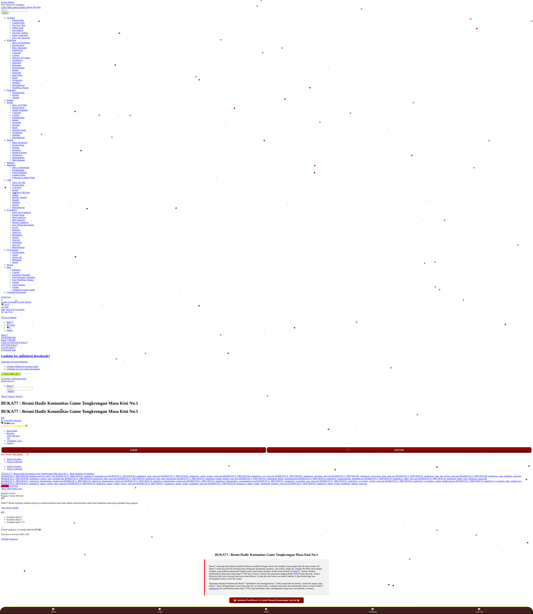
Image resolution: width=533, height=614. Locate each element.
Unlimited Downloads (16, 292)
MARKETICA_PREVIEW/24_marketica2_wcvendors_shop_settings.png (488, 481)
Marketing (11, 165)
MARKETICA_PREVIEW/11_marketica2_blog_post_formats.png (147, 478)
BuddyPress (17, 50)
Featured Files (18, 23)
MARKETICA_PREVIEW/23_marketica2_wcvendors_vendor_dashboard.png (420, 481)
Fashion (15, 147)
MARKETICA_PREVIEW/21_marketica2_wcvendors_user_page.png (288, 481)
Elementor (16, 65)
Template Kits (18, 92)
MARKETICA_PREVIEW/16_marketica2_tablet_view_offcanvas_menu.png (452, 478)
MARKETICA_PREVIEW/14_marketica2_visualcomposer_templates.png (331, 478)
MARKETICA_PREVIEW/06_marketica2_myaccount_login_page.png (364, 476)
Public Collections (20, 35)
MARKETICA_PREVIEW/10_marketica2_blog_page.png (91, 478)
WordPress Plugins (20, 88)
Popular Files (18, 20)
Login (160, 612)
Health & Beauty (19, 152)
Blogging (16, 270)
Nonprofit (16, 73)
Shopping (16, 150)
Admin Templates (20, 110)
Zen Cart (16, 245)
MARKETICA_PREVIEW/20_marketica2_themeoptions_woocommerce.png (221, 481)
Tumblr (15, 287)
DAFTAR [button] (13, 486)
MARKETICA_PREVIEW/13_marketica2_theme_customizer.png (268, 478)
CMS (9, 180)
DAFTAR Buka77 (9, 345)
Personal (16, 125)
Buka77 (4, 335)
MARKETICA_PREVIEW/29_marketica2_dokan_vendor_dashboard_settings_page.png (327, 483)
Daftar (266, 612)
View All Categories (21, 38)
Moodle (15, 200)
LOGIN (134, 450)
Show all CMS (18, 182)
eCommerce (17, 60)
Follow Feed (17, 28)
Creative (16, 55)
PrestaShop (17, 235)
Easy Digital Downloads (23, 225)
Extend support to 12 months (21, 529)
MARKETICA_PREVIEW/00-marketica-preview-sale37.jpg (28, 476)
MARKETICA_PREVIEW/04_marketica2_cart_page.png (249, 476)
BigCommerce (18, 220)
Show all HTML (19, 105)
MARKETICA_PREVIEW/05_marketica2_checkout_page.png (303, 476)
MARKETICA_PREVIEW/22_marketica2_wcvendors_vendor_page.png (352, 481)
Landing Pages (18, 175)
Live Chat (479, 612)
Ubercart (16, 240)
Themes (15, 97)
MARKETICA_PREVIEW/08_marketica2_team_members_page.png (490, 476)
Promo (53, 612)
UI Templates (12, 250)
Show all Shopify (19, 142)
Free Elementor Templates (23, 277)
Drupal (15, 190)
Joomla (15, 195)
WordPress (11, 40)
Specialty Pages (19, 130)
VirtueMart (17, 242)
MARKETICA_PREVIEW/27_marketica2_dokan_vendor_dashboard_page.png (172, 483)
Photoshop (17, 260)
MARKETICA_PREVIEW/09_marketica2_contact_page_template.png (33, 478)
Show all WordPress (21, 43)
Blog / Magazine (19, 48)
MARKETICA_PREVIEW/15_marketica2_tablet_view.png (391, 478)
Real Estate (17, 75)
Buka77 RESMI (8, 340)
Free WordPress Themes (23, 280)
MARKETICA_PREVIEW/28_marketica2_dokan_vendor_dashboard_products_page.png (248, 483)
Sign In (28, 302)
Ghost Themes (18, 285)
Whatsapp (373, 612)
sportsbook (214, 588)
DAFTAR (399, 450)
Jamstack (11, 162)
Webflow (16, 202)
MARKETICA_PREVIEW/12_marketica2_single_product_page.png (208, 478)
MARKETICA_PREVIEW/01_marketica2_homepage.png (82, 476)
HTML (10, 102)
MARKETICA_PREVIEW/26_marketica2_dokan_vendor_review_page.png (102, 483)
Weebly (15, 205)
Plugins (15, 95)
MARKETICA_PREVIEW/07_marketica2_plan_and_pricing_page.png (428, 476)
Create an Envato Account (13, 302)
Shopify (10, 140)
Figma (15, 255)
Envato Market (7, 2)
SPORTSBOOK (8, 337)
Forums (15, 282)
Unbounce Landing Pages (23, 177)
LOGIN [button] (5, 486)
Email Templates (19, 172)
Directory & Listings (21, 58)
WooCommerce (19, 217)
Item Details (12, 431)
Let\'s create (9, 374)
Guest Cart (6, 298)
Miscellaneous (18, 85)
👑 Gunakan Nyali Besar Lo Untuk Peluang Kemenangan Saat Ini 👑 (266, 600)
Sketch (15, 262)
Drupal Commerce (20, 222)
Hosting (10, 100)
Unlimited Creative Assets (23, 290)
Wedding (16, 83)
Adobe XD (17, 257)
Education (16, 63)
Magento (16, 230)
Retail (14, 78)
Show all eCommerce (21, 212)
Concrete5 (16, 187)
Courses (15, 272)
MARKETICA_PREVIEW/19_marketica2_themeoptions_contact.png (156, 481)
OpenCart (16, 232)
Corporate (16, 53)
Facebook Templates (21, 275)
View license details (9, 508)
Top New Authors (20, 33)
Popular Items (18, 45)
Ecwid (15, 227)
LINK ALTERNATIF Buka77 (14, 342)
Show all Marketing (21, 167)
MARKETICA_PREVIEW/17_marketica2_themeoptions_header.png (32, 481)
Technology (17, 80)
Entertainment (18, 68)
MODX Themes (19, 197)
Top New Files (18, 25)
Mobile (15, 70)
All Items (11, 18)
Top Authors (17, 30)
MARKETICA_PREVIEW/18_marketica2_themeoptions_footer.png (94, 481)
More (9, 267)
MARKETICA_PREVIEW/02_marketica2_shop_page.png (134, 476)
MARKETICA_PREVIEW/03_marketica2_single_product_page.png (192, 476)
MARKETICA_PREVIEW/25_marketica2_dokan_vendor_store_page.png (34, 483)
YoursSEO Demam (12, 420)
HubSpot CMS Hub (21, 192)
